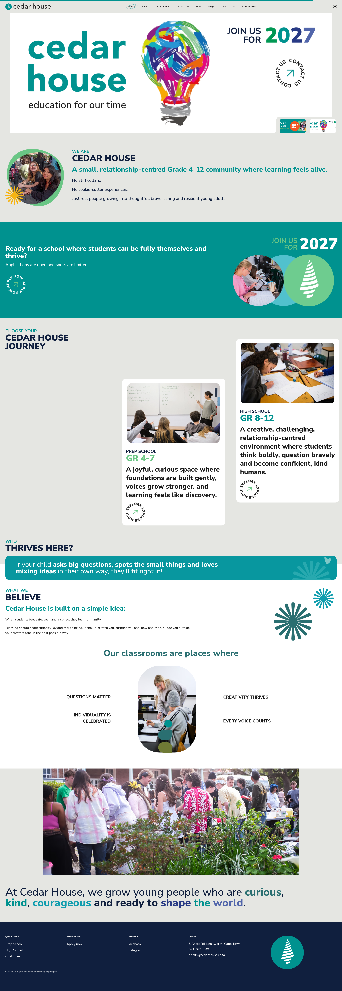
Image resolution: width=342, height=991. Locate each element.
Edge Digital (52, 971)
